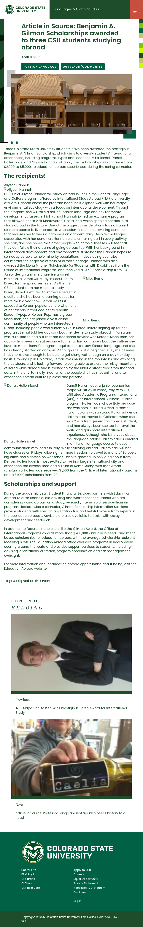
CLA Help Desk (30, 888)
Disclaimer (81, 892)
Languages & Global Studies (76, 9)
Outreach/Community (83, 67)
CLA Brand (28, 879)
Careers (79, 874)
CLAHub (26, 883)
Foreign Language (39, 67)
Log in (77, 901)
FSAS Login (28, 874)
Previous (22, 699)
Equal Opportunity (86, 879)
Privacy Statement (86, 883)
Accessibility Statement (89, 888)
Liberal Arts (28, 870)
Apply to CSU (82, 870)
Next (19, 804)
